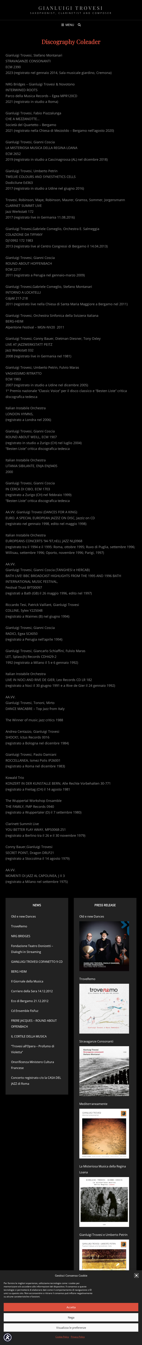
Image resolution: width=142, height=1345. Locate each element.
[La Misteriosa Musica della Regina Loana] (104, 1202)
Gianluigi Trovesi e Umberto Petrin (103, 1235)
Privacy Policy (78, 1336)
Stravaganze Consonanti (96, 1041)
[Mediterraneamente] (104, 1134)
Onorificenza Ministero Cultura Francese (32, 1065)
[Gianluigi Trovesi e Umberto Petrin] (104, 1264)
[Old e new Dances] (104, 946)
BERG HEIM (19, 971)
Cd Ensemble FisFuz (24, 1011)
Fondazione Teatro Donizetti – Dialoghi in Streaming (32, 949)
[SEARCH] (79, 25)
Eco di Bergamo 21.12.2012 (29, 1001)
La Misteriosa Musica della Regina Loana (102, 1169)
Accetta (71, 1307)
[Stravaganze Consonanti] (104, 1071)
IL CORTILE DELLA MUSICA (29, 1036)
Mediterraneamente (93, 1104)
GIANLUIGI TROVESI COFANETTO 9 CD (37, 962)
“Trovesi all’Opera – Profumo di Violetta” (32, 1049)
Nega (71, 1317)
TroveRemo (19, 926)
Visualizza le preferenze (71, 1327)
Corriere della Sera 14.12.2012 (32, 991)
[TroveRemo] (104, 1009)
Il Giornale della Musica (27, 981)
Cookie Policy (62, 1336)
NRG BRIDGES (20, 936)
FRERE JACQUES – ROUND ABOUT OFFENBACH (34, 1024)
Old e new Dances (23, 916)
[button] (136, 1275)
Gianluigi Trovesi (71, 8)
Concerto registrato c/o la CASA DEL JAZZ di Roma (36, 1081)
